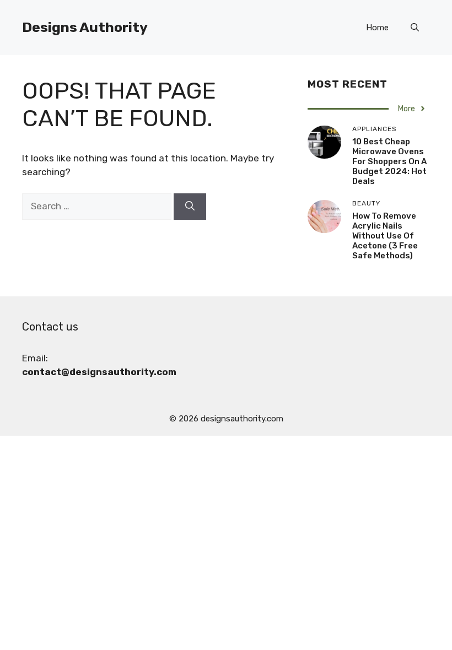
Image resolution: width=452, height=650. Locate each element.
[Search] (190, 206)
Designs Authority (85, 27)
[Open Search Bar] (415, 27)
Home (377, 27)
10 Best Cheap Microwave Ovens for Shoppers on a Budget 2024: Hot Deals (389, 161)
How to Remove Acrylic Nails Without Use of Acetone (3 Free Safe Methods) (385, 236)
